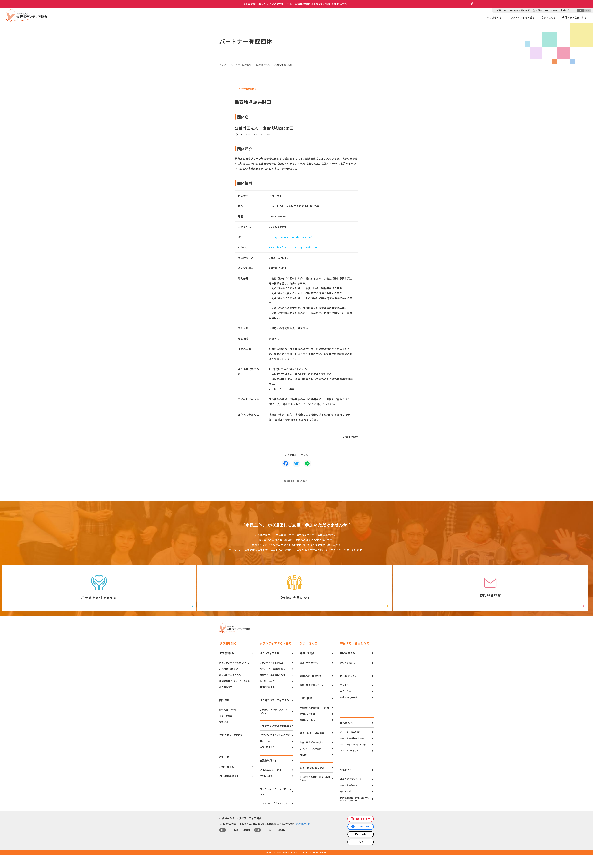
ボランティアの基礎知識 (271, 662)
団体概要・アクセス (229, 709)
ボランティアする (269, 653)
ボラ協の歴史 (225, 687)
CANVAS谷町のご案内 (270, 769)
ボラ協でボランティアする (274, 700)
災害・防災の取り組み (312, 767)
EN (587, 10)
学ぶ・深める (548, 17)
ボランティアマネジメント (353, 744)
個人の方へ (265, 741)
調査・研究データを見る (312, 742)
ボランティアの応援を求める (276, 725)
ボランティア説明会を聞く (272, 668)
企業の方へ (566, 10)
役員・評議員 (225, 715)
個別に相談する (267, 687)
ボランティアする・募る (521, 17)
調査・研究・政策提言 (312, 733)
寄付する (344, 685)
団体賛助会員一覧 (348, 697)
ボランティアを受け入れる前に (275, 735)
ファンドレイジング (350, 750)
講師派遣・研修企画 (519, 10)
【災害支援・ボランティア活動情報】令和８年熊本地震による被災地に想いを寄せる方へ (295, 4)
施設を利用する (268, 760)
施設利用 (537, 10)
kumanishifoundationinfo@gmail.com (293, 247)
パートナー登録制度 (241, 64)
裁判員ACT (305, 754)
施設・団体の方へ (268, 747)
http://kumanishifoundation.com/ (290, 237)
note (364, 834)
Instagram (362, 819)
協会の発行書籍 (307, 713)
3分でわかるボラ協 (228, 668)
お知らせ (224, 757)
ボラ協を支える (348, 676)
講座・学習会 (307, 653)
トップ (222, 64)
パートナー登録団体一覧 (352, 738)
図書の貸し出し (307, 719)
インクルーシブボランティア (274, 803)
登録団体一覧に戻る (296, 481)
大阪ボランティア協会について (234, 662)
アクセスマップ (303, 823)
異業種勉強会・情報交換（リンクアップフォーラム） (355, 799)
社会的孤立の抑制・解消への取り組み (315, 779)
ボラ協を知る (494, 17)
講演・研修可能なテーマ (312, 685)
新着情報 (501, 10)
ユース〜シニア (267, 681)
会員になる (345, 691)
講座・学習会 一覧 (309, 662)
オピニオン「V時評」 (231, 735)
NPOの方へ (551, 10)
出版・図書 (306, 698)
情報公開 (223, 721)
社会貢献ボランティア (351, 779)
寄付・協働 (345, 791)
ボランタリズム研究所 (310, 748)
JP (580, 10)
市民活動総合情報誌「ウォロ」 (315, 707)
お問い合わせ (226, 766)
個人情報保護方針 (229, 776)
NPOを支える (347, 653)
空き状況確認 (266, 776)
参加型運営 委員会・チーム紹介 (234, 681)
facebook (363, 826)
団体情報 (224, 700)
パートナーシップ (348, 785)
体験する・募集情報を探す (273, 674)
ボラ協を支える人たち (230, 674)
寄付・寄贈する (347, 662)
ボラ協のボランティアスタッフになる (275, 711)
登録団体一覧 (263, 64)
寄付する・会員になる (574, 17)
